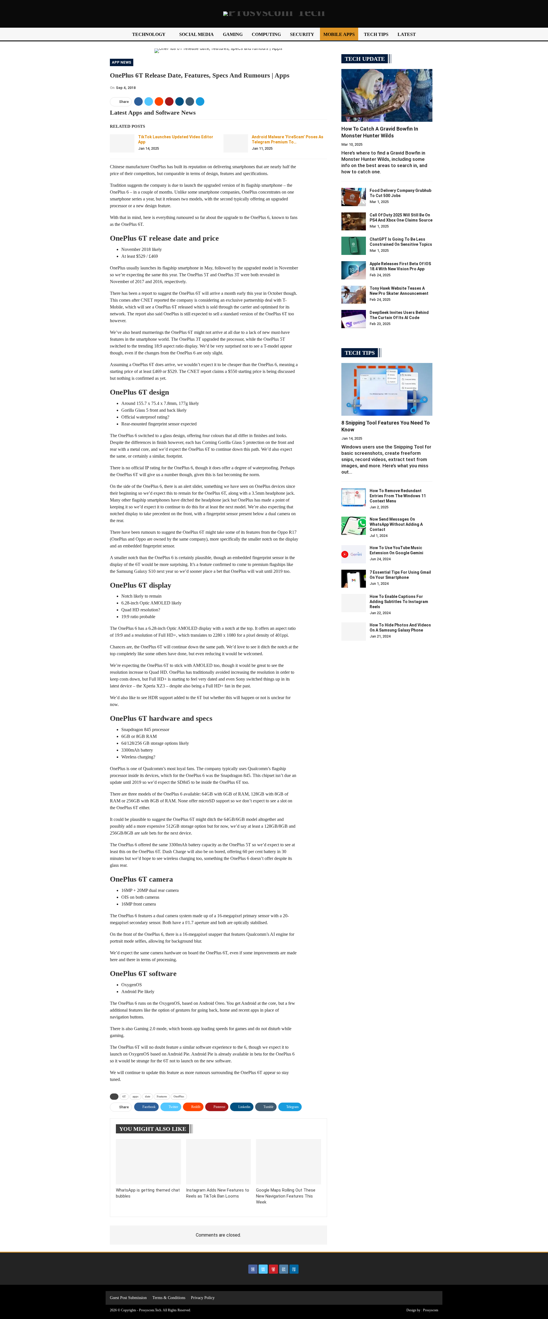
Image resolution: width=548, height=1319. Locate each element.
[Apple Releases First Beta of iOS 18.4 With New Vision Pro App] (353, 270)
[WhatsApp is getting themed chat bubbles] (148, 1161)
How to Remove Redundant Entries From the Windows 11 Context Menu (398, 495)
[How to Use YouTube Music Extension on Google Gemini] (353, 554)
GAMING (233, 34)
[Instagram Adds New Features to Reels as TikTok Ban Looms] (218, 1161)
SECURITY (302, 34)
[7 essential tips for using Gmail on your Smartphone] (353, 579)
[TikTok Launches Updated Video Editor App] (122, 143)
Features (162, 1096)
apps (135, 1096)
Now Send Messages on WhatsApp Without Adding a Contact (396, 524)
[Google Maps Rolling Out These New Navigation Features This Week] (288, 1161)
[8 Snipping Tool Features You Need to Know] (386, 389)
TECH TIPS (376, 34)
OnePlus (179, 1096)
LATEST (407, 34)
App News (121, 62)
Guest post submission (128, 1298)
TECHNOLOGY (149, 34)
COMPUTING (266, 34)
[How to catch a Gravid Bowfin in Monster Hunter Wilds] (386, 95)
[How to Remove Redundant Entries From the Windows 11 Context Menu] (353, 497)
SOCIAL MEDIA (196, 34)
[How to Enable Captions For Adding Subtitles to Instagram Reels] (353, 603)
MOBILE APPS (339, 34)
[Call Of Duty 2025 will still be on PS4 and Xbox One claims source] (353, 221)
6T (124, 1096)
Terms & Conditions (168, 1298)
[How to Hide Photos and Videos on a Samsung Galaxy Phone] (353, 631)
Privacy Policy (203, 1298)
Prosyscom (430, 1310)
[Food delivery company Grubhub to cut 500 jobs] (353, 197)
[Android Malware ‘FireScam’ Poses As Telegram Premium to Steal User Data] (235, 143)
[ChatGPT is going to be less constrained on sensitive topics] (353, 246)
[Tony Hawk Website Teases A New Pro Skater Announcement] (353, 295)
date (147, 1096)
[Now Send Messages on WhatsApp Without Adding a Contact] (353, 526)
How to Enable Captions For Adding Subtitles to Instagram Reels (399, 601)
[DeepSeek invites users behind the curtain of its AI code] (353, 319)
